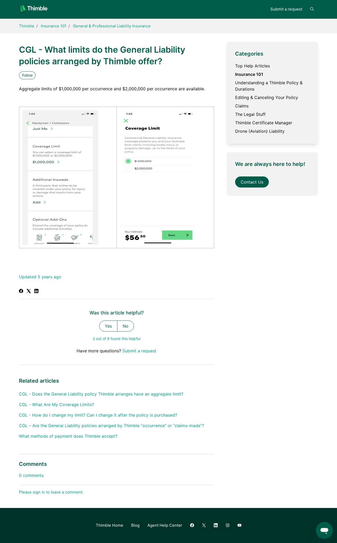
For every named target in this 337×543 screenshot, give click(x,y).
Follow (27, 75)
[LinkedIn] (36, 291)
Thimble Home (109, 525)
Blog (135, 525)
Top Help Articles (252, 65)
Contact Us (252, 182)
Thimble (26, 25)
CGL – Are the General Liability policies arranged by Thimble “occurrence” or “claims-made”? (111, 425)
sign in (39, 492)
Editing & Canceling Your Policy (266, 97)
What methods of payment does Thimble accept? (68, 436)
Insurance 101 (53, 25)
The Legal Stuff (250, 114)
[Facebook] (21, 291)
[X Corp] (29, 291)
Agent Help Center (164, 525)
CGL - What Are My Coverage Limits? (56, 404)
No (125, 326)
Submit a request (286, 9)
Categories (249, 54)
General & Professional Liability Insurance (112, 25)
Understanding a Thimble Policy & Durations (269, 86)
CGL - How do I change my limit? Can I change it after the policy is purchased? (98, 415)
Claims (242, 105)
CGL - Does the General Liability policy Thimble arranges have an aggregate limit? (101, 394)
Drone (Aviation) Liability (260, 131)
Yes (108, 326)
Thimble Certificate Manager (263, 122)
